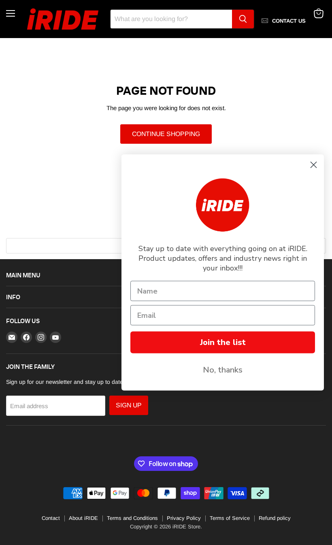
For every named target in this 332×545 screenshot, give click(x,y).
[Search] (243, 19)
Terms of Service (230, 518)
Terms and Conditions (132, 518)
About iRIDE (83, 518)
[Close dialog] (313, 165)
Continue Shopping (166, 133)
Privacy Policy (184, 518)
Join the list (223, 342)
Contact (51, 518)
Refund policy (275, 518)
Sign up (129, 405)
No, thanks (223, 369)
